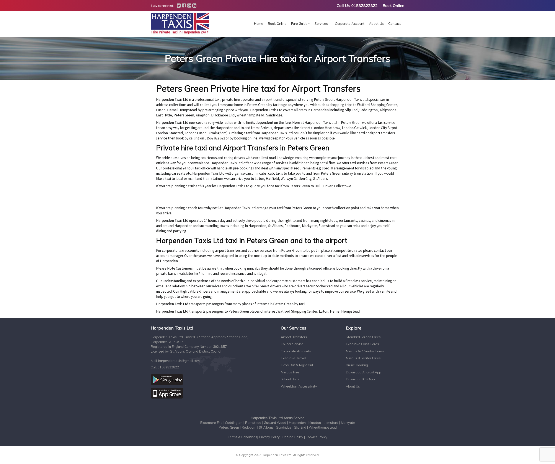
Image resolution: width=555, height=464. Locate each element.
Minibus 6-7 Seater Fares (365, 351)
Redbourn (249, 427)
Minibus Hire (290, 372)
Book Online (393, 5)
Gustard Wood (275, 423)
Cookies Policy (316, 437)
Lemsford (331, 423)
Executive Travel (293, 358)
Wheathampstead (323, 427)
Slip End (300, 427)
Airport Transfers (294, 337)
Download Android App (363, 372)
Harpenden (298, 423)
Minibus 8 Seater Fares (363, 358)
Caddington (234, 423)
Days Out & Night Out (297, 365)
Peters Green (229, 427)
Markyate (348, 423)
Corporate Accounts (296, 351)
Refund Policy (292, 437)
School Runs (290, 379)
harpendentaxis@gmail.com (179, 361)
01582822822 (364, 5)
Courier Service (292, 344)
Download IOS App (360, 379)
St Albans (266, 427)
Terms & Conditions (242, 437)
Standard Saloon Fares (363, 337)
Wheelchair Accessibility (299, 386)
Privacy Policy (270, 437)
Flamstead (253, 423)
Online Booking (357, 365)
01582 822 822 (215, 138)
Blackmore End (211, 423)
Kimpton (315, 423)
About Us (353, 386)
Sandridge (284, 427)
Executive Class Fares (362, 344)
